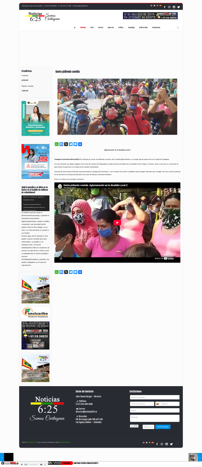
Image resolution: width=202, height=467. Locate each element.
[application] (35, 203)
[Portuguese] (157, 6)
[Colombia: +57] (158, 404)
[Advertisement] (101, 48)
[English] (151, 6)
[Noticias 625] (43, 17)
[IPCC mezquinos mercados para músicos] (195, 457)
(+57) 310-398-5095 (51, 6)
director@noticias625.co (81, 6)
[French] (154, 6)
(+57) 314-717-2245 (65, 6)
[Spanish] (160, 6)
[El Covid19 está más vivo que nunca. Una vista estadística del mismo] (6, 457)
